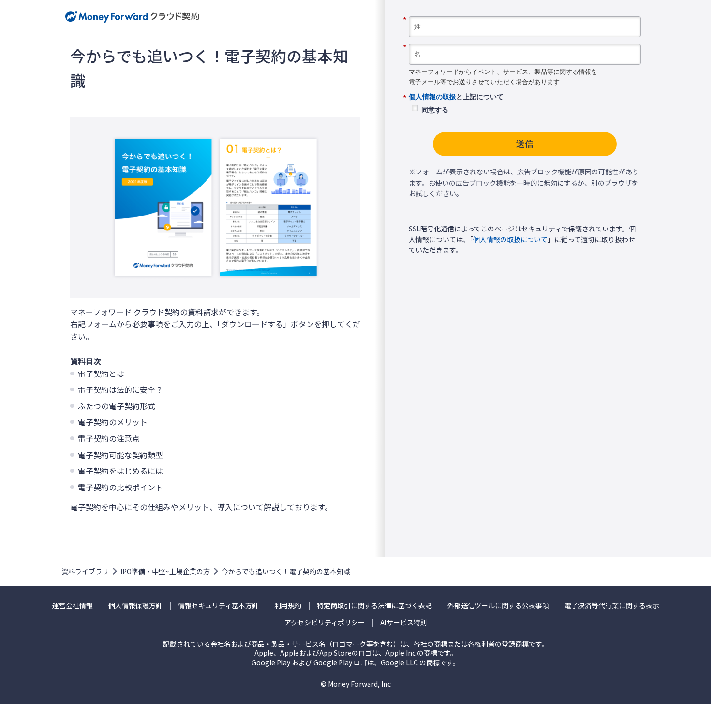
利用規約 (287, 605)
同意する (434, 110)
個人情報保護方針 (135, 605)
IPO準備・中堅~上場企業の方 (165, 571)
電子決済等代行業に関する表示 (611, 605)
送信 (524, 144)
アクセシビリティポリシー (324, 622)
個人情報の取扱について (510, 239)
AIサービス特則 (403, 622)
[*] (525, 13)
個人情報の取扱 (432, 97)
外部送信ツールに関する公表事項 (498, 605)
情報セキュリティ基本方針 (218, 605)
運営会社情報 (72, 605)
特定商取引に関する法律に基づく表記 (374, 605)
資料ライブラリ (85, 571)
